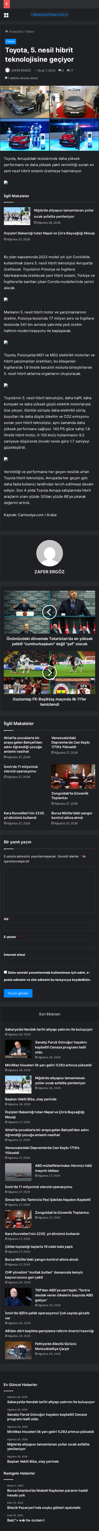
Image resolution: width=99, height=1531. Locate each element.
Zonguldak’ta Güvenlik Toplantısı (62, 1212)
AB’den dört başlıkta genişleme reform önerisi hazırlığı (49, 1331)
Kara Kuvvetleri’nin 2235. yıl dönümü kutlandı (42, 1234)
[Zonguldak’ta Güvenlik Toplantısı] (73, 776)
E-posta (11, 937)
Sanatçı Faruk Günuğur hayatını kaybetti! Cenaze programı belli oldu (61, 1047)
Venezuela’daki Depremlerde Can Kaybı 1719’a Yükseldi (70, 742)
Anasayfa (15, 31)
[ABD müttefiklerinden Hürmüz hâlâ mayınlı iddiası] (18, 1172)
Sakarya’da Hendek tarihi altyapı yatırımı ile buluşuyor (49, 1029)
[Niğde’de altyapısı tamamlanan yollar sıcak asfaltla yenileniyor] (17, 216)
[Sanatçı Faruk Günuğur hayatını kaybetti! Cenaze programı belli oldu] (18, 1049)
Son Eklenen (49, 1014)
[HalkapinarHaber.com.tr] (49, 14)
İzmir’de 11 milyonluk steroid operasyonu (38, 1187)
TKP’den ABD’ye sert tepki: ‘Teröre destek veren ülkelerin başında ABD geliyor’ (64, 1295)
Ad (7, 919)
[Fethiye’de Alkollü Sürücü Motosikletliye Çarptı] (18, 1350)
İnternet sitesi (14, 955)
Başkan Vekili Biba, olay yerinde (30, 1099)
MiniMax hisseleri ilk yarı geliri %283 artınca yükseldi (48, 1065)
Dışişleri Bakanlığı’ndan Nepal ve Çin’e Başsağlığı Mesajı (49, 233)
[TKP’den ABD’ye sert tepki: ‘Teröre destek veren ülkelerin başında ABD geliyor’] (18, 1297)
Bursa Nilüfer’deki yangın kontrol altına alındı (41, 1259)
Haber (29, 31)
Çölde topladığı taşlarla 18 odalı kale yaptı (39, 1246)
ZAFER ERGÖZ (21, 70)
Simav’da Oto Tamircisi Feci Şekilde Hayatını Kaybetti (48, 1200)
